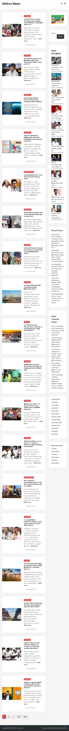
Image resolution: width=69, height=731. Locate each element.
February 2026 (56, 417)
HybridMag (63, 728)
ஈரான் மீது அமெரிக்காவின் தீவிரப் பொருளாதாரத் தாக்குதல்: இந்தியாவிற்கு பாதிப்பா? (32, 287)
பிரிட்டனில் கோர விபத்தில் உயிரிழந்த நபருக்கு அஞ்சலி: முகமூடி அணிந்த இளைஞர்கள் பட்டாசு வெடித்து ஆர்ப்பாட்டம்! (33, 566)
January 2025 (55, 425)
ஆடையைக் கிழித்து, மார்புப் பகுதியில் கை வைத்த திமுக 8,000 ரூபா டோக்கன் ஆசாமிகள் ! (57, 330)
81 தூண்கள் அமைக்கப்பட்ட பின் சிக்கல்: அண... (57, 67)
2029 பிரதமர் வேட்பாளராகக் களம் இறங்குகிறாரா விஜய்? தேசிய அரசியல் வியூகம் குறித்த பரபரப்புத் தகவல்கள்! (32, 61)
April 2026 (54, 411)
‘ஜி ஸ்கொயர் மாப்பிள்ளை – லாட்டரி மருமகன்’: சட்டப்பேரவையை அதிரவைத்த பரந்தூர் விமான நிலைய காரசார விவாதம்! (33, 443)
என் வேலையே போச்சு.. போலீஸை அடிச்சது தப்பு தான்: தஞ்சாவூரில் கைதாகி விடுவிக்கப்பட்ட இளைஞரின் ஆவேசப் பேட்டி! (33, 21)
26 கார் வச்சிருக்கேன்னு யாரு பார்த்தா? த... (56, 165)
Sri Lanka (54, 454)
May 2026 (54, 408)
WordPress (53, 728)
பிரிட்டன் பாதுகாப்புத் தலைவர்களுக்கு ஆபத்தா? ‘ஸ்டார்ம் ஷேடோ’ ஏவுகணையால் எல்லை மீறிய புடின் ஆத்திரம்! (33, 483)
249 (19, 717)
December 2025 (56, 422)
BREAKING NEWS (29, 172)
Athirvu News (11, 3)
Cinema (53, 448)
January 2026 (55, 420)
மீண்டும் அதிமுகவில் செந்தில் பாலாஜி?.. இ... (57, 148)
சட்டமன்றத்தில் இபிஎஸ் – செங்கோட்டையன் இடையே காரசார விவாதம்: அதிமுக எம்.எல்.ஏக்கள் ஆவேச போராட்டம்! (33, 522)
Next (25, 717)
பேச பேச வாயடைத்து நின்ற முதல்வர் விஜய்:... (57, 132)
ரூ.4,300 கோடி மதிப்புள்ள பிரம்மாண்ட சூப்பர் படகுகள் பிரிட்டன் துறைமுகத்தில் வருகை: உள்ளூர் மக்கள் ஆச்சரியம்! (33, 327)
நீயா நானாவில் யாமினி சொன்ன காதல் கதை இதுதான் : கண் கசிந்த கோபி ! (56, 367)
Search (53, 33)
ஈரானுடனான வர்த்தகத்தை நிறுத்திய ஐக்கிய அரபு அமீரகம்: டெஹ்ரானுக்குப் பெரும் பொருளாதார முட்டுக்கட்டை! (33, 138)
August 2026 (55, 399)
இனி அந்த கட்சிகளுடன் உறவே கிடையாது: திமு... (57, 116)
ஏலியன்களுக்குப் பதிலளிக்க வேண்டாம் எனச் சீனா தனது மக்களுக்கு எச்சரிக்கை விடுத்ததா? (33, 99)
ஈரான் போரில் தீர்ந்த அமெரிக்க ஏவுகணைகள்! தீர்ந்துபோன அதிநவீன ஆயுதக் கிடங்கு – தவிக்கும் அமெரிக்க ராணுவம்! (57, 381)
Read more (27, 80)
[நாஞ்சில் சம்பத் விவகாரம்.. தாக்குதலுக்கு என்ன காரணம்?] (56, 208)
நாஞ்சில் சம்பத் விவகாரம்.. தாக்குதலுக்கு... (56, 215)
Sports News (55, 451)
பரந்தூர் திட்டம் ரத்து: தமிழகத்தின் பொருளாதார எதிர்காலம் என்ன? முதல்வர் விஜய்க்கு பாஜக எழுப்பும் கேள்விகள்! (33, 684)
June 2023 (54, 428)
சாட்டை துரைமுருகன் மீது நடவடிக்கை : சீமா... (57, 100)
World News (28, 95)
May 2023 (54, 431)
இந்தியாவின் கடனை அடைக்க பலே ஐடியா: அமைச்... (57, 199)
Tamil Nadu (27, 16)
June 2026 (54, 405)
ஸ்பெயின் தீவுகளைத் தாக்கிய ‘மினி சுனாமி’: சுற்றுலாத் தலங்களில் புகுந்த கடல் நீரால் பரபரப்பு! (33, 214)
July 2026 (54, 402)
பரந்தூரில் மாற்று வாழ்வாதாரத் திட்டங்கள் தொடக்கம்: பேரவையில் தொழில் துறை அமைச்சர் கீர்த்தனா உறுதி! (33, 367)
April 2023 (54, 434)
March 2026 (55, 414)
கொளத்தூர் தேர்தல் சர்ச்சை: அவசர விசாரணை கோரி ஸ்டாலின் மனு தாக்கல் (33, 176)
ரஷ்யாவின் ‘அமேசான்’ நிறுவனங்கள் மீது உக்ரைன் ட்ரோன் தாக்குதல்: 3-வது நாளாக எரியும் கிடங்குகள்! (33, 604)
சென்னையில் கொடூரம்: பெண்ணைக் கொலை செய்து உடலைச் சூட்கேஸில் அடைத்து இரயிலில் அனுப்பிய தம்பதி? (33, 250)
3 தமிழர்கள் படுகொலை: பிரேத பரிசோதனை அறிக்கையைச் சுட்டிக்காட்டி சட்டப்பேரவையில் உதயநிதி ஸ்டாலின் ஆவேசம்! (32, 645)
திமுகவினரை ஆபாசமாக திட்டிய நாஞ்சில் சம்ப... (56, 83)
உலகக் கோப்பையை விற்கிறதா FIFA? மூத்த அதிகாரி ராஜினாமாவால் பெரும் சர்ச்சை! (57, 342)
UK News (27, 322)
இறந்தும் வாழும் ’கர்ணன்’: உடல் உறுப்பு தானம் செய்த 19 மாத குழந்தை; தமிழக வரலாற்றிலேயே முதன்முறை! (32, 406)
